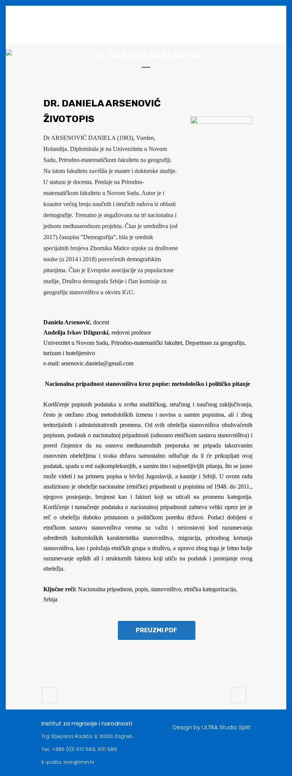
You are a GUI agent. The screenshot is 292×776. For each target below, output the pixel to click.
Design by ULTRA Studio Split (212, 727)
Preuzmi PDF (156, 630)
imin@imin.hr (79, 762)
